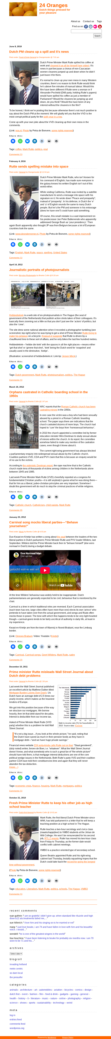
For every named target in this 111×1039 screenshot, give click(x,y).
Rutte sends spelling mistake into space (38, 166)
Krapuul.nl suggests (52, 336)
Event (24, 994)
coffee (18, 149)
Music (21, 532)
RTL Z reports (52, 838)
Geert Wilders (49, 655)
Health (13, 998)
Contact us (88, 21)
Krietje (54, 636)
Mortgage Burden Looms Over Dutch (28, 693)
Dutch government (24, 375)
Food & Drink (24, 57)
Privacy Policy (67, 1037)
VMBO (84, 889)
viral (45, 149)
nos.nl (18, 130)
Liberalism (32, 889)
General (33, 57)
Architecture (26, 990)
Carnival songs (33, 655)
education (20, 889)
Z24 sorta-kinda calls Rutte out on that (53, 745)
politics (38, 149)
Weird (69, 1002)
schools (63, 889)
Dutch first (23, 813)
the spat (61, 537)
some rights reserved (62, 130)
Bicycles (22, 275)
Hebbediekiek (16, 315)
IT (28, 998)
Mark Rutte (28, 149)
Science (14, 1002)
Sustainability (44, 1002)
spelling (48, 252)
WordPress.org (17, 1028)
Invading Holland (18, 964)
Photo (26, 130)
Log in (12, 1015)
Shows (23, 1002)
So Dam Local (16, 973)
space (40, 252)
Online (62, 998)
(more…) (13, 767)
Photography (31, 275)
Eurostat (78, 726)
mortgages (68, 786)
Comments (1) (15, 154)
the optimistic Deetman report (38, 465)
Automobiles (45, 990)
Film (41, 994)
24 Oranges (53, 5)
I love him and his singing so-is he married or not (48, 922)
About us (75, 21)
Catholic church (23, 505)
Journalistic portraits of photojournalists (39, 270)
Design (88, 990)
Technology (58, 1002)
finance (36, 786)
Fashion (33, 994)
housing (45, 786)
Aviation (58, 990)
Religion (87, 998)
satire (72, 655)
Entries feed (16, 1019)
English (19, 252)
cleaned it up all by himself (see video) (69, 65)
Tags (99, 21)
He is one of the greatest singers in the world (42, 934)
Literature (35, 998)
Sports (32, 1002)
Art (35, 990)
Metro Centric (16, 968)
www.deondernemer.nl (26, 234)
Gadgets (64, 994)
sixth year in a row (53, 117)
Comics (78, 990)
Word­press (52, 1037)
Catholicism (39, 505)
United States (60, 252)
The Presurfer (16, 977)
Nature (53, 998)
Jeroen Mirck (68, 356)
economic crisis (23, 786)
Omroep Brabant (23, 636)
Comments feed (17, 1024)
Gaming (74, 994)
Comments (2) (15, 660)
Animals (14, 990)
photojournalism (56, 375)
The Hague (79, 375)
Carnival (19, 655)
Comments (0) (15, 510)
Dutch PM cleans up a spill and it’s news (39, 51)
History (21, 998)
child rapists (52, 505)
